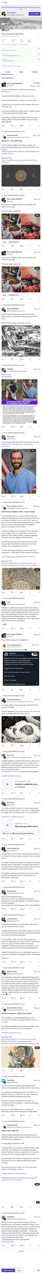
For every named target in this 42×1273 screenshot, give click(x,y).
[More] (39, 125)
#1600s (4, 1173)
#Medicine (10, 1173)
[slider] (21, 166)
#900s (4, 151)
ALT (18, 237)
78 (2, 41)
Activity (7, 72)
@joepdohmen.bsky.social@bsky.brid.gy (17, 771)
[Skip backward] (8, 176)
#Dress (4, 557)
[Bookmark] (30, 125)
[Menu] (38, 34)
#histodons (19, 557)
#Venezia (5, 154)
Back (6, 2)
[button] (21, 176)
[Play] (21, 176)
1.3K (12, 41)
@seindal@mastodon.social (9, 36)
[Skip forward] (34, 176)
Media (21, 72)
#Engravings (11, 557)
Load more (21, 1251)
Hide (37, 215)
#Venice (10, 154)
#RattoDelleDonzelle (32, 151)
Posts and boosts (7, 78)
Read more (5, 958)
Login (19, 1270)
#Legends (9, 151)
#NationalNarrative (19, 151)
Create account (8, 1270)
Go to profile (34, 14)
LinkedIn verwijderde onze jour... (12, 776)
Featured (34, 72)
